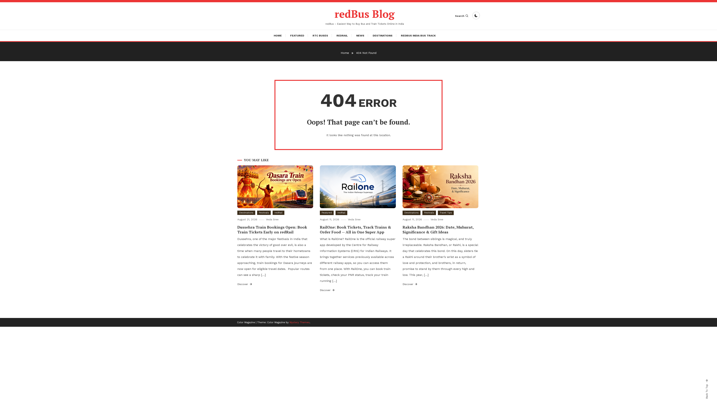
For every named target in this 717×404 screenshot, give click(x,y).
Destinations (382, 35)
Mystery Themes (299, 322)
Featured (297, 35)
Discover (243, 284)
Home (278, 35)
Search (459, 15)
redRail (342, 35)
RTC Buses (320, 35)
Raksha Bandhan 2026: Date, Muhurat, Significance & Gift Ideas (438, 230)
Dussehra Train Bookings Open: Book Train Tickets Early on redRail (272, 230)
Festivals (264, 212)
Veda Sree (272, 219)
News (360, 35)
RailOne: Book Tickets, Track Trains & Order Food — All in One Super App (355, 230)
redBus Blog (365, 14)
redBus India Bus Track (418, 35)
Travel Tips (446, 212)
